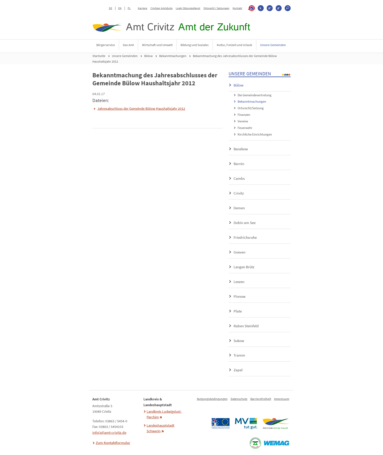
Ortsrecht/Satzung (251, 108)
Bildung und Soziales (195, 45)
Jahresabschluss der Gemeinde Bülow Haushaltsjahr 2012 (141, 108)
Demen (239, 207)
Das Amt (128, 45)
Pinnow (240, 296)
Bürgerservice (105, 45)
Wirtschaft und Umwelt (157, 45)
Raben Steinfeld (246, 325)
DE (110, 8)
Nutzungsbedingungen (212, 399)
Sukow (239, 340)
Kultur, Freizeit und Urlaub (234, 45)
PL (129, 8)
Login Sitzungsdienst (188, 8)
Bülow (148, 56)
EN (119, 8)
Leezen (239, 281)
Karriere (142, 8)
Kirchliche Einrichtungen (255, 134)
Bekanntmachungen (172, 56)
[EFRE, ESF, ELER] (220, 423)
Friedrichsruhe (245, 237)
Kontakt (237, 8)
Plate (238, 311)
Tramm (239, 355)
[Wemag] (276, 443)
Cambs (239, 178)
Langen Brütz (244, 266)
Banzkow (241, 148)
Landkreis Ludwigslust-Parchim (164, 414)
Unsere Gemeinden (273, 45)
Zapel (238, 370)
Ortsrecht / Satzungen (216, 8)
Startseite (98, 56)
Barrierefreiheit (260, 399)
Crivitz (239, 193)
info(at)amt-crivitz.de (109, 432)
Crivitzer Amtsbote (161, 8)
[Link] (276, 423)
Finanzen (244, 114)
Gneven (239, 252)
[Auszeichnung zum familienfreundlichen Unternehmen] (255, 443)
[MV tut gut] (246, 423)
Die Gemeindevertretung (254, 95)
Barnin (239, 163)
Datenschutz (239, 399)
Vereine (243, 121)
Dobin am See (245, 222)
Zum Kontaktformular (113, 442)
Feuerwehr (245, 128)
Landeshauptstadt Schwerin (160, 428)
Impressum (281, 399)
